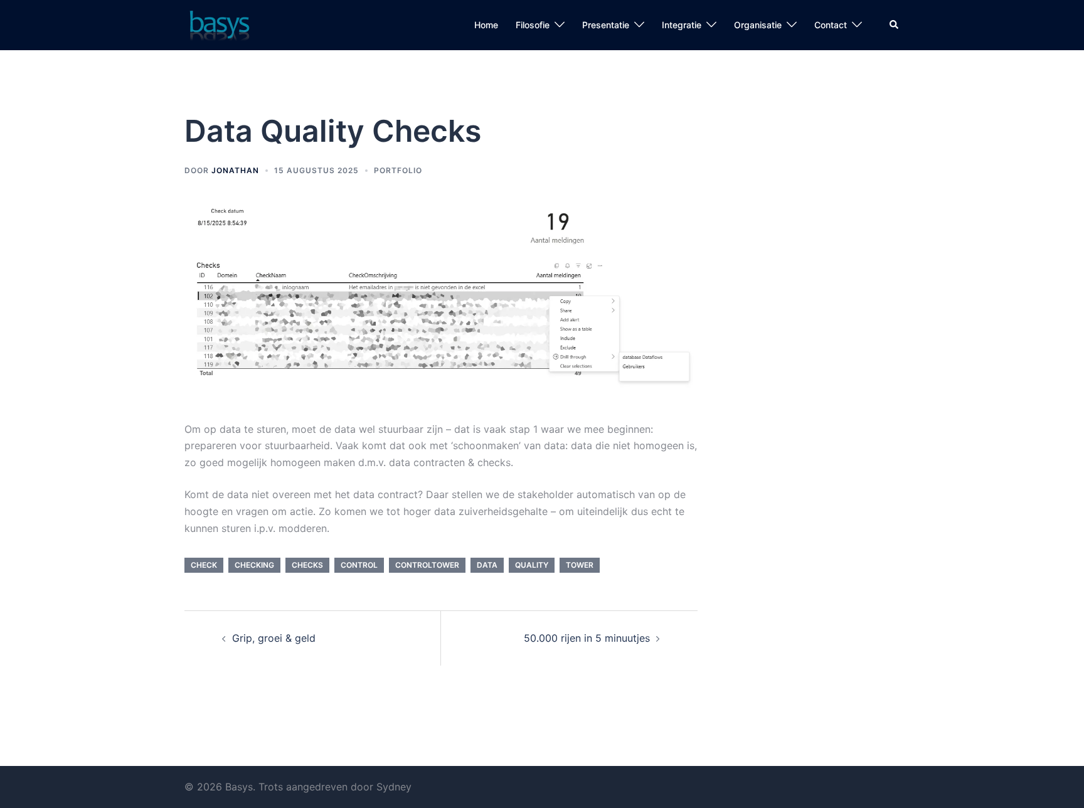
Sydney (394, 786)
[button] (895, 25)
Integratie (681, 24)
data (487, 565)
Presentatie (605, 24)
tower (579, 565)
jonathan (235, 170)
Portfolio (398, 170)
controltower (427, 565)
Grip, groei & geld (274, 638)
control (359, 565)
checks (307, 565)
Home (486, 24)
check (204, 565)
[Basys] (218, 24)
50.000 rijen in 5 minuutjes (587, 638)
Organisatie (758, 24)
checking (254, 565)
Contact (830, 24)
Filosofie (533, 24)
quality (531, 565)
